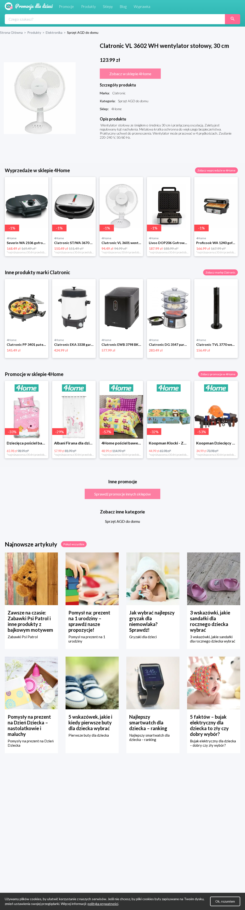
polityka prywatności (103, 904)
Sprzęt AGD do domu (122, 521)
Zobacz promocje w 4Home (217, 374)
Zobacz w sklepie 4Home (130, 73)
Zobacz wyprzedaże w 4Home (216, 170)
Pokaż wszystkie (73, 544)
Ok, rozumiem (225, 901)
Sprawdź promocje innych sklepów (122, 494)
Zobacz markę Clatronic (220, 272)
